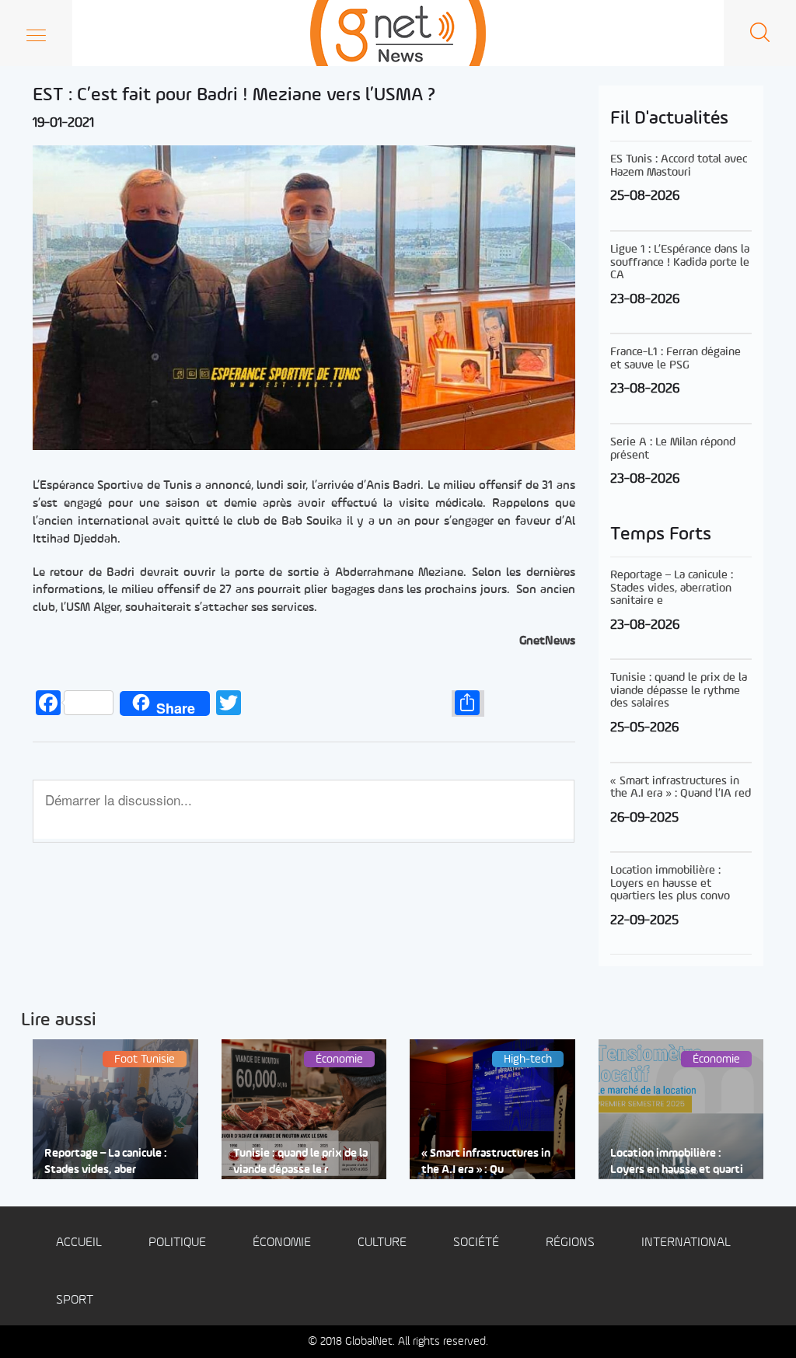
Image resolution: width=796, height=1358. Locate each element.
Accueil (79, 1242)
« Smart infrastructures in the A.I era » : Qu (485, 1162)
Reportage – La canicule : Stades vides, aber (105, 1162)
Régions (570, 1242)
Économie (282, 1242)
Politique (177, 1242)
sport (74, 1300)
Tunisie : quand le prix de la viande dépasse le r (300, 1162)
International (686, 1242)
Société (476, 1242)
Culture (382, 1242)
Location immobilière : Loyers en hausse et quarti (676, 1162)
